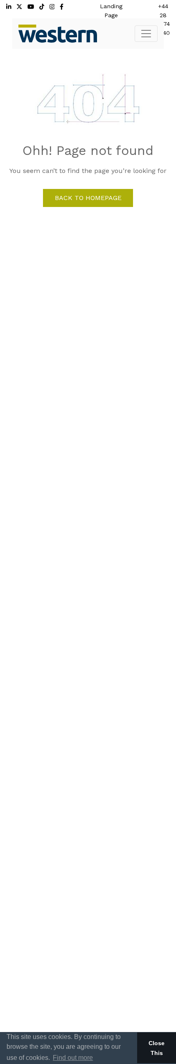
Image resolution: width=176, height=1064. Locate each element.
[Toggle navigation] (146, 33)
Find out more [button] (73, 1057)
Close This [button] (157, 1048)
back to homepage (88, 198)
